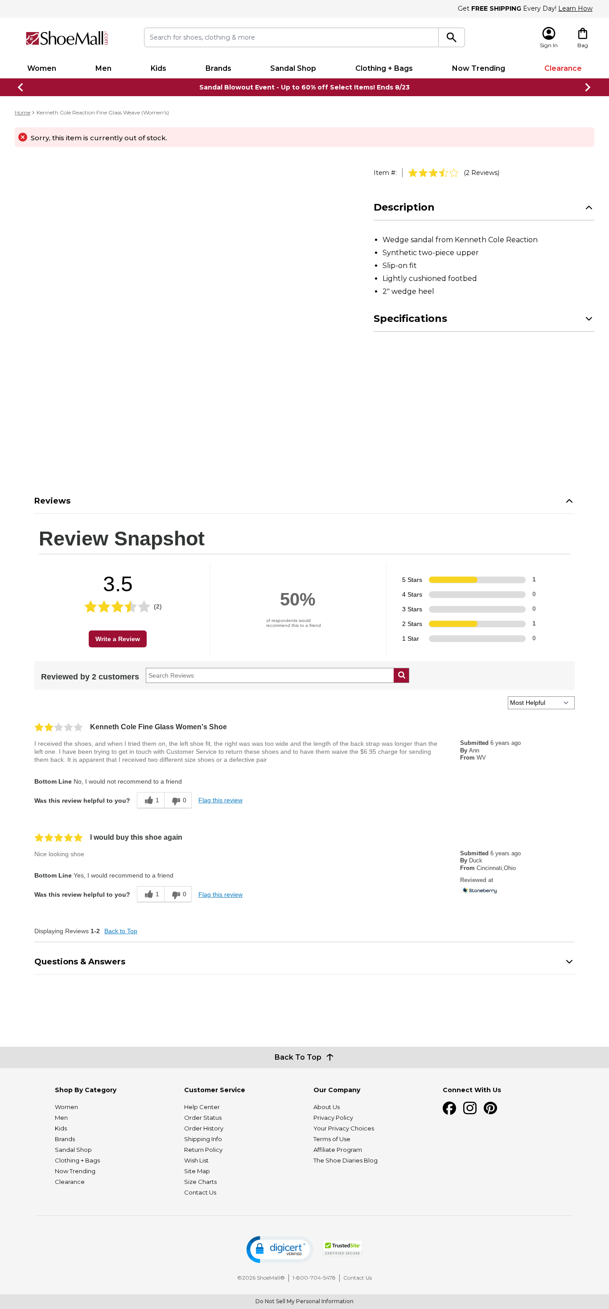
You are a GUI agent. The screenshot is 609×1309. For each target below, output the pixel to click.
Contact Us (200, 1192)
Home (22, 112)
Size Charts (200, 1181)
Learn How (575, 8)
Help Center (202, 1106)
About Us (326, 1106)
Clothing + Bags (384, 68)
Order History (203, 1128)
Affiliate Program (337, 1149)
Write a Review (117, 638)
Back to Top (120, 931)
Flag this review (220, 800)
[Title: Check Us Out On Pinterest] (490, 1108)
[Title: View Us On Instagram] (470, 1108)
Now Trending (478, 68)
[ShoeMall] (67, 38)
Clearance (563, 68)
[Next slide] (588, 87)
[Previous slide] (21, 87)
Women (41, 68)
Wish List (196, 1160)
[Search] (452, 37)
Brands (218, 68)
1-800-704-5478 (314, 1277)
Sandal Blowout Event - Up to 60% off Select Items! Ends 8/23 (304, 87)
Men (103, 68)
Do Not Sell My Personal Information (304, 1301)
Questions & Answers (79, 962)
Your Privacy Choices (343, 1128)
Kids (158, 68)
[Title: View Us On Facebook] (449, 1108)
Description (404, 207)
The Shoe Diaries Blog (345, 1160)
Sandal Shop (293, 68)
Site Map (197, 1171)
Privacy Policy (333, 1117)
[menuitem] (42, 68)
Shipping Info (203, 1138)
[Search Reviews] (401, 675)
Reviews (52, 501)
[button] (280, 1249)
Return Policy (203, 1149)
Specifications (410, 319)
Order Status (203, 1117)
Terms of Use (331, 1138)
